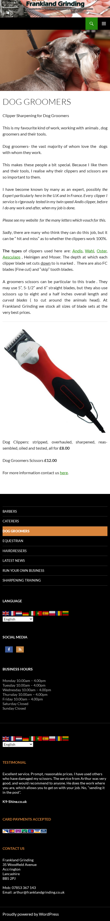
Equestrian (13, 541)
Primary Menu (104, 23)
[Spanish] (45, 612)
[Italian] (32, 612)
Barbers (10, 511)
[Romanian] (59, 612)
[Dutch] (19, 612)
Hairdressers (15, 551)
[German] (26, 612)
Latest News (14, 560)
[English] (6, 612)
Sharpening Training (22, 580)
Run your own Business (23, 570)
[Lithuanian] (65, 612)
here (64, 472)
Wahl (89, 250)
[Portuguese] (39, 612)
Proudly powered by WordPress (31, 914)
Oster (102, 250)
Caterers (11, 521)
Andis (77, 250)
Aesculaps (11, 256)
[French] (12, 612)
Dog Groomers (16, 531)
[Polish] (52, 612)
